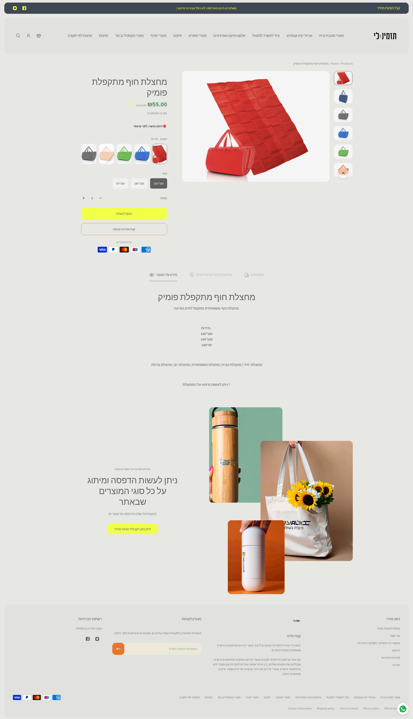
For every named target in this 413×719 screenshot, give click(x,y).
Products (341, 63)
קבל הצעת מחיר (388, 8)
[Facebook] (24, 8)
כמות (163, 198)
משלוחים (257, 275)
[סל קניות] (39, 35)
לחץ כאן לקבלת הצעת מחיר (132, 529)
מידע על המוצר (166, 275)
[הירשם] (118, 649)
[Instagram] (15, 8)
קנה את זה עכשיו (124, 229)
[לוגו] (385, 35)
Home (335, 63)
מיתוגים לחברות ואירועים (214, 275)
